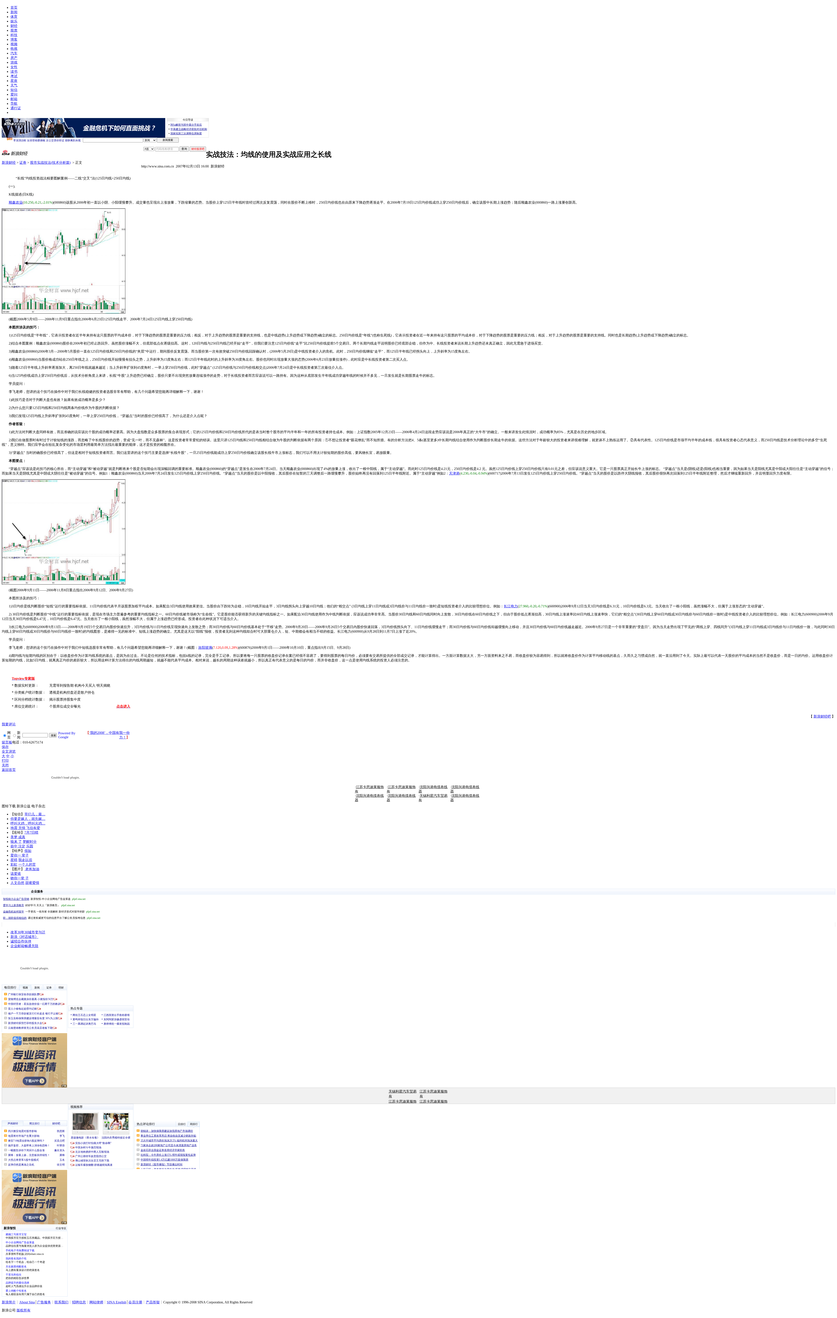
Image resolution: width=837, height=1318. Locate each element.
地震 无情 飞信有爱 (25, 828)
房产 (13, 58)
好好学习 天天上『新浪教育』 (39, 905)
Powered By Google (66, 735)
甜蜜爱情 (32, 883)
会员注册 (135, 1302)
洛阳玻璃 (205, 647)
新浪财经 (9, 162)
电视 (13, 49)
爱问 (13, 94)
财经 (13, 26)
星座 (13, 81)
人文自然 (17, 883)
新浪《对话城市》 (24, 937)
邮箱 (13, 99)
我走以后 (25, 860)
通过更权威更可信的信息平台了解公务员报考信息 (51, 917)
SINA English (116, 1302)
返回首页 (9, 770)
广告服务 (44, 1302)
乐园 (29, 846)
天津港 (454, 473)
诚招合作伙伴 (20, 941)
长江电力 (511, 606)
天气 (13, 85)
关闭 (5, 765)
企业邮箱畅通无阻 (24, 946)
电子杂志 (38, 806)
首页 (13, 7)
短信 (13, 90)
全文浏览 (9, 751)
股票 (13, 30)
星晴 (13, 860)
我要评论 (9, 724)
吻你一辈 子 (19, 878)
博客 (13, 39)
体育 (13, 17)
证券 (22, 162)
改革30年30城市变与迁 (27, 932)
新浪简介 (9, 1302)
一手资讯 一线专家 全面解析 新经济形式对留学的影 (51, 911)
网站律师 (96, 1302)
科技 (13, 35)
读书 (13, 71)
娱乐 (13, 21)
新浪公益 (24, 806)
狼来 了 (16, 841)
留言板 (7, 742)
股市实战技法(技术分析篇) (50, 162)
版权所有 (24, 1310)
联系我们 (61, 1302)
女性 (13, 67)
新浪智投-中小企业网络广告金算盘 (44, 899)
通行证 (15, 108)
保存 (5, 747)
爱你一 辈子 (19, 855)
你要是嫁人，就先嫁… (27, 819)
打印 (5, 760)
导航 (13, 103)
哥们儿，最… (34, 814)
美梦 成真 (17, 837)
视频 (13, 44)
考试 (13, 76)
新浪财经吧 (822, 716)
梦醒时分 (30, 841)
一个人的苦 (27, 864)
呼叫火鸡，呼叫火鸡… (27, 823)
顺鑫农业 (16, 202)
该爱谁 (15, 873)
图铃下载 (9, 806)
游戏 (13, 62)
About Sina (27, 1302)
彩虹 (13, 864)
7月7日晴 (31, 832)
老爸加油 (31, 869)
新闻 (13, 12)
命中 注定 (17, 846)
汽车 (13, 53)
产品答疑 (153, 1302)
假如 (27, 851)
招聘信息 (79, 1302)
